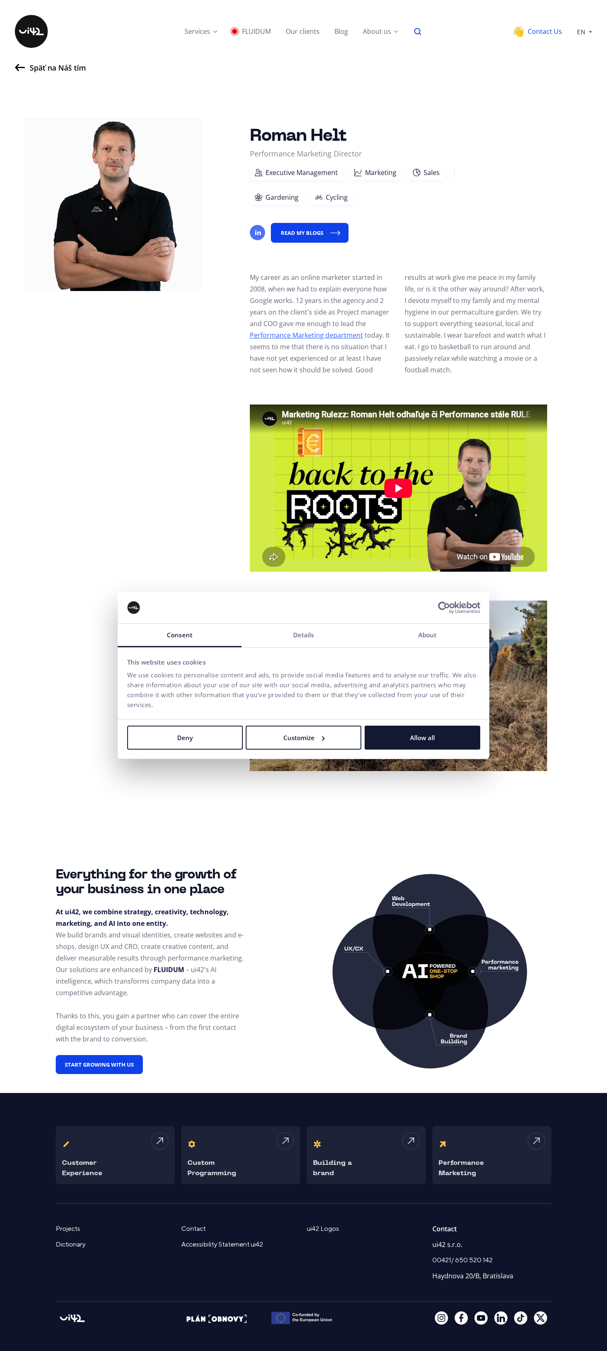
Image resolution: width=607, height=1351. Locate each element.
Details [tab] (303, 635)
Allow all (422, 737)
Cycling (337, 197)
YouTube (481, 1318)
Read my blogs (302, 233)
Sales (432, 172)
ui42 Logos (323, 1229)
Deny (185, 737)
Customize (299, 737)
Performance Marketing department (306, 335)
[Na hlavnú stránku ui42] (31, 31)
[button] (201, 31)
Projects (68, 1229)
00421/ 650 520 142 (462, 1260)
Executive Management (302, 172)
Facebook (461, 1318)
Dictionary (70, 1244)
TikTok (520, 1318)
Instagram (441, 1318)
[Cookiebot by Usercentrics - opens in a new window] (444, 607)
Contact (193, 1229)
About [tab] (427, 635)
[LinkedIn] (257, 232)
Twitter (540, 1318)
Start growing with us (99, 1064)
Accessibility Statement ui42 (222, 1244)
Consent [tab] (179, 635)
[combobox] (584, 31)
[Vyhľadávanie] (418, 31)
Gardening (282, 197)
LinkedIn (500, 1318)
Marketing (380, 172)
